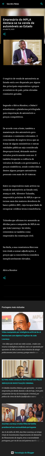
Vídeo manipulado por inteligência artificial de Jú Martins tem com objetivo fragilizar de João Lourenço (21, 335)
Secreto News (13, 4)
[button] (4, 34)
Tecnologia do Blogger (24, 453)
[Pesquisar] (41, 4)
